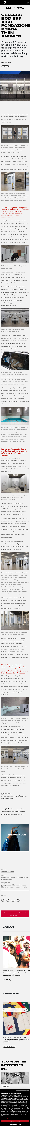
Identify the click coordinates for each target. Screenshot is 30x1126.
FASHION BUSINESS (9, 1046)
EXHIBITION (5, 66)
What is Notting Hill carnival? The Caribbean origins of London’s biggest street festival (16, 973)
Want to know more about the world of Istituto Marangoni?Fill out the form (15, 914)
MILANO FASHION (7, 872)
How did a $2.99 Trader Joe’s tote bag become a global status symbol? (16, 1039)
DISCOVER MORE (21, 841)
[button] (4, 1009)
